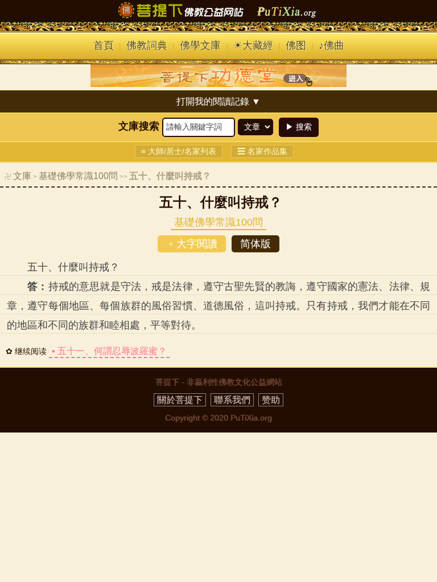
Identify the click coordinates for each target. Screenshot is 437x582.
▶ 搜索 (299, 126)
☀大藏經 (253, 45)
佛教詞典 (146, 45)
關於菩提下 (180, 400)
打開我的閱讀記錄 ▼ (218, 101)
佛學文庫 (200, 45)
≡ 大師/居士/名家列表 (178, 151)
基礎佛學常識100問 (78, 176)
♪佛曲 (331, 45)
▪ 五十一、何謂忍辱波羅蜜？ (109, 351)
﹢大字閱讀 (191, 244)
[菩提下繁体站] (218, 18)
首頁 (103, 45)
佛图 (296, 45)
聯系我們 (232, 400)
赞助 (271, 400)
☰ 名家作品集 (262, 151)
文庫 (22, 176)
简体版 (255, 244)
